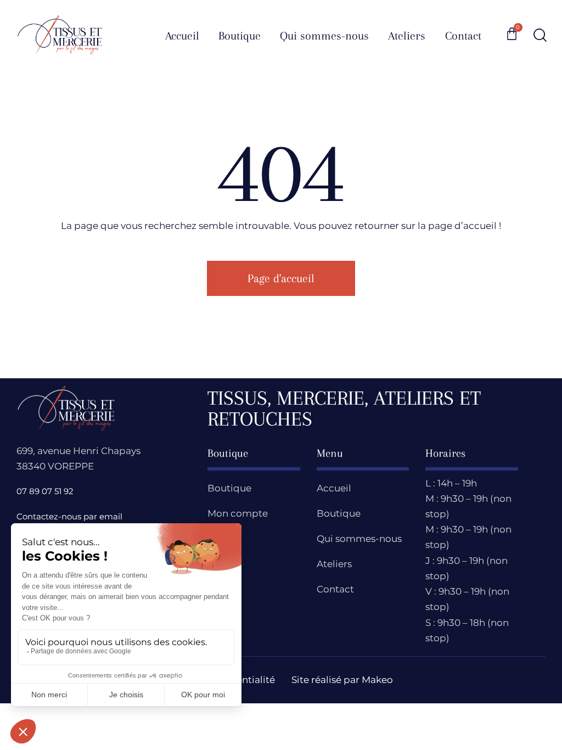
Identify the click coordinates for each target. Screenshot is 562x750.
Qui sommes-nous (359, 538)
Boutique (229, 488)
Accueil (334, 488)
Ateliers (334, 563)
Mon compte (237, 513)
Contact (335, 589)
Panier (222, 538)
